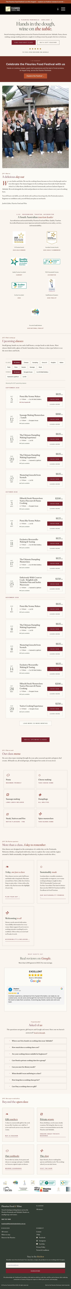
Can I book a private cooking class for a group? (29, 1060)
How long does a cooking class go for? (26, 1080)
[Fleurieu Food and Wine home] (12, 9)
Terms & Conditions (42, 1250)
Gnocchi (44, 362)
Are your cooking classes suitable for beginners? (29, 1054)
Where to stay (5, 1235)
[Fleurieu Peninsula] (15, 1189)
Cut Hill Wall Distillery (42, 372)
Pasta (8, 367)
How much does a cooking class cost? (25, 1047)
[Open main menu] (63, 9)
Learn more (56, 405)
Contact (38, 1232)
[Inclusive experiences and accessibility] (58, 9)
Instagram (42, 1241)
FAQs (38, 1235)
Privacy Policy (40, 1247)
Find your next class (23, 42)
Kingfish (53, 362)
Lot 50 (24, 376)
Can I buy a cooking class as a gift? (24, 1086)
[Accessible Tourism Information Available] (38, 1182)
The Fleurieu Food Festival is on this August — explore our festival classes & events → (35, 2)
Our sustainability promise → (52, 896)
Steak (40, 367)
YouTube (42, 1244)
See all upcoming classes (35, 739)
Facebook (42, 1237)
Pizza (15, 367)
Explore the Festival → (35, 76)
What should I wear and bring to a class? (26, 1073)
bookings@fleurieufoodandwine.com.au (13, 1223)
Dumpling (35, 362)
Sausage (32, 367)
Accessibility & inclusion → (17, 939)
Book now (55, 399)
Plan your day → (12, 896)
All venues (17, 372)
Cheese (26, 362)
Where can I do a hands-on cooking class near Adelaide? (32, 1041)
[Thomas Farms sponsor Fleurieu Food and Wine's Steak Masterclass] (31, 1189)
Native (61, 362)
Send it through (39, 1033)
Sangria (23, 367)
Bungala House (28, 372)
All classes (17, 362)
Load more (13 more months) (35, 723)
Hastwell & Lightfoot (13, 376)
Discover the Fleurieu (8, 1237)
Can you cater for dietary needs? (23, 1067)
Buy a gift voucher (48, 42)
